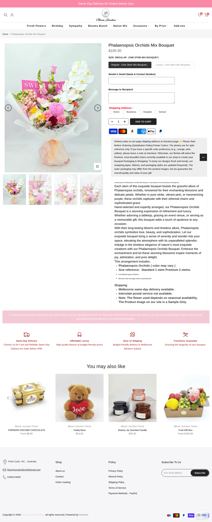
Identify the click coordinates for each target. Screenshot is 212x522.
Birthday (57, 25)
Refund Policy (115, 476)
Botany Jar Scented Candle (132, 430)
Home (5, 34)
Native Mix (120, 25)
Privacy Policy (115, 471)
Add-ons (179, 25)
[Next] (97, 108)
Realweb (83, 514)
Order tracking (63, 482)
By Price (160, 25)
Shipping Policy (116, 482)
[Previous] (8, 108)
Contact (59, 476)
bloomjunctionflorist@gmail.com (24, 469)
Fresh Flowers (36, 25)
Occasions (140, 25)
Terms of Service (117, 487)
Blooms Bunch (97, 25)
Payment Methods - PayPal (122, 493)
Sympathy (75, 25)
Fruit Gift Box (185, 430)
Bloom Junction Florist (26, 426)
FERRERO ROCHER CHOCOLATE (26, 430)
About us (60, 471)
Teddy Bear (79, 430)
